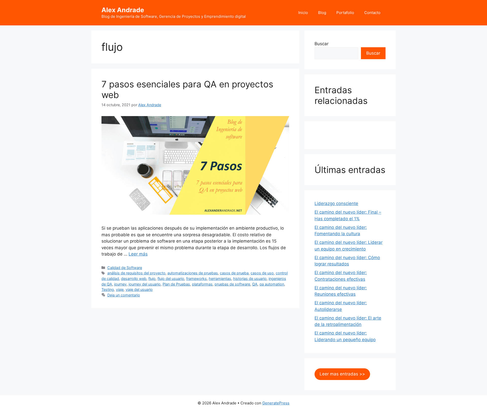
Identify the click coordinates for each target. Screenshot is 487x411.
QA (254, 284)
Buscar (321, 43)
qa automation (271, 284)
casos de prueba (234, 273)
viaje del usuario (139, 289)
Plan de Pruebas (176, 284)
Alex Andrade (122, 10)
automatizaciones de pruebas (192, 273)
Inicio (303, 12)
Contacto (372, 12)
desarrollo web (133, 278)
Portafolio (345, 12)
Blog (322, 12)
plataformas (202, 284)
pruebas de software (232, 284)
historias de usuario (250, 278)
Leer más (138, 254)
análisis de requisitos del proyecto (136, 273)
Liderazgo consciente (336, 203)
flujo (151, 278)
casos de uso (262, 273)
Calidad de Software (124, 267)
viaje (120, 289)
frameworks (196, 278)
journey (120, 284)
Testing (107, 289)
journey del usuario (145, 284)
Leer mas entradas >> (342, 373)
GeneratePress (275, 403)
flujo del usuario (171, 278)
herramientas (220, 278)
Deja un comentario (123, 295)
